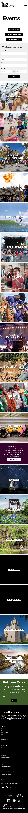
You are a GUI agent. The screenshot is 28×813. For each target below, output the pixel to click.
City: (2, 63)
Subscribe (3, 755)
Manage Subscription (5, 757)
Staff (2, 730)
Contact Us (3, 759)
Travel (2, 742)
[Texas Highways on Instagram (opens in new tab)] (6, 787)
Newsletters (4, 761)
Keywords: (3, 51)
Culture (3, 747)
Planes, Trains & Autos (14, 426)
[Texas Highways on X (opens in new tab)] (10, 787)
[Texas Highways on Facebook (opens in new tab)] (3, 787)
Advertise (3, 764)
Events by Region (14, 39)
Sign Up (14, 700)
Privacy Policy (21, 808)
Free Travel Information (6, 779)
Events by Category (14, 34)
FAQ (2, 734)
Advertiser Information (6, 766)
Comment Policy (4, 762)
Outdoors (3, 744)
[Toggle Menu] (25, 6)
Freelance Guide (4, 732)
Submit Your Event (14, 459)
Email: (3, 696)
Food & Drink (4, 745)
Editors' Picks (14, 29)
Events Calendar (4, 778)
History (3, 728)
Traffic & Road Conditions (6, 774)
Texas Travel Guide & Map (6, 776)
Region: (3, 57)
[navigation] (25, 6)
